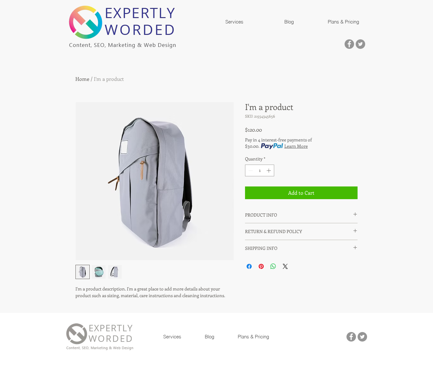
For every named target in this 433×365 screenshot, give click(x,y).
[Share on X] (285, 266)
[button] (234, 22)
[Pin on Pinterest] (261, 266)
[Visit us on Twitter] (360, 44)
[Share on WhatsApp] (273, 266)
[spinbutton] (259, 170)
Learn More (296, 146)
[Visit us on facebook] (349, 44)
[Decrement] (250, 170)
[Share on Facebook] (249, 266)
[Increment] (269, 170)
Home (82, 78)
